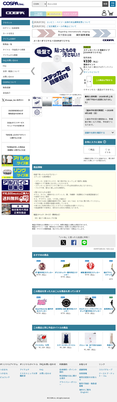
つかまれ (4, 373)
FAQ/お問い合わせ (48, 364)
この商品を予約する (104, 80)
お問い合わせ (8, 76)
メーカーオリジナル (43, 40)
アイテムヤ (24, 369)
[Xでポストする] (63, 244)
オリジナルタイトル (29, 364)
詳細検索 (112, 4)
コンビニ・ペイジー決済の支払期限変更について (68, 22)
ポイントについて (91, 72)
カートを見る (8, 33)
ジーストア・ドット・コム (106, 374)
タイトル (108, 151)
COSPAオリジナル (61, 40)
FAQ (4, 65)
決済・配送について (11, 71)
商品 (92, 150)
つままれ (4, 369)
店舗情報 (83, 369)
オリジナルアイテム (9, 364)
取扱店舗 (6, 87)
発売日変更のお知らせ (88, 378)
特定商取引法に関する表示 (68, 377)
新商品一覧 (7, 44)
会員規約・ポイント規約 (68, 370)
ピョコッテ (5, 377)
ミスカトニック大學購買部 (28, 374)
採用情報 (83, 373)
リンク (102, 364)
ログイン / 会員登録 (11, 28)
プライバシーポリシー (68, 383)
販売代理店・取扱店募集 (88, 384)
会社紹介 (6, 92)
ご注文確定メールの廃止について (61, 26)
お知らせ (83, 364)
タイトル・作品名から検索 (14, 49)
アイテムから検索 (10, 55)
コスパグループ (105, 369)
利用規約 (63, 364)
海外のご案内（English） (85, 390)
